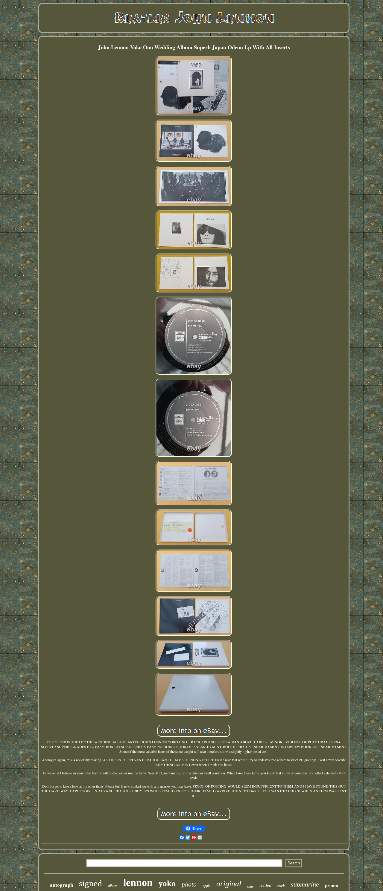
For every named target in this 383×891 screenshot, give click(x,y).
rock (281, 886)
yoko (167, 883)
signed (90, 883)
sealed (265, 885)
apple (206, 886)
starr (250, 886)
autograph (61, 885)
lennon (138, 882)
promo (331, 885)
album (112, 886)
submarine (305, 884)
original (228, 883)
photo (189, 884)
